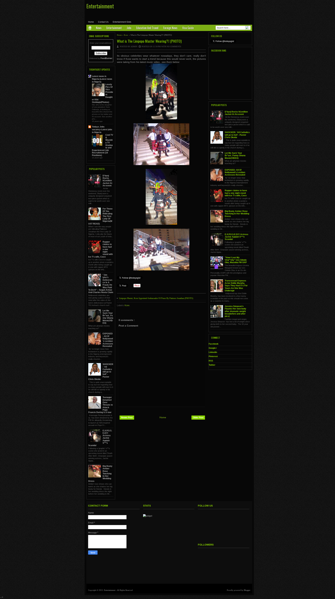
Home (91, 22)
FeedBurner (106, 58)
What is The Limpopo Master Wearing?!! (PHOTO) (149, 41)
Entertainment (100, 6)
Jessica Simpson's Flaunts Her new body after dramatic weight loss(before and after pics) (235, 311)
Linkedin (213, 352)
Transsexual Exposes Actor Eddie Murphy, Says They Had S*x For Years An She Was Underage (236, 285)
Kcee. (126, 35)
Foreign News (170, 28)
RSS (211, 361)
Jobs (129, 28)
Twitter (212, 365)
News (99, 28)
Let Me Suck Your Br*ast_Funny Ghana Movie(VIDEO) (108, 316)
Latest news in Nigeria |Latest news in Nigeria (102, 79)
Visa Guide (188, 28)
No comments (174, 46)
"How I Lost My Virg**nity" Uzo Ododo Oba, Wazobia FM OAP (236, 260)
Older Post (198, 417)
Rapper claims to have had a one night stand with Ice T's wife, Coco (236, 193)
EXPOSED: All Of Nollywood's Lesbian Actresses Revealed (108, 339)
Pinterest (213, 356)
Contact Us (103, 22)
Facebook (213, 344)
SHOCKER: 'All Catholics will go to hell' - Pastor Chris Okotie (237, 135)
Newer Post (127, 417)
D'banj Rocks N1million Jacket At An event (107, 180)
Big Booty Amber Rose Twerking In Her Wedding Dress (237, 213)
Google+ (213, 348)
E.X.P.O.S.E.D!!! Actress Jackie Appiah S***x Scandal (236, 237)
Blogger (247, 590)
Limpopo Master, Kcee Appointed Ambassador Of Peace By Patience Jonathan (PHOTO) (156, 298)
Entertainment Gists (122, 22)
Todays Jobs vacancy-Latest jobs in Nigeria (102, 130)
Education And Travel (147, 28)
